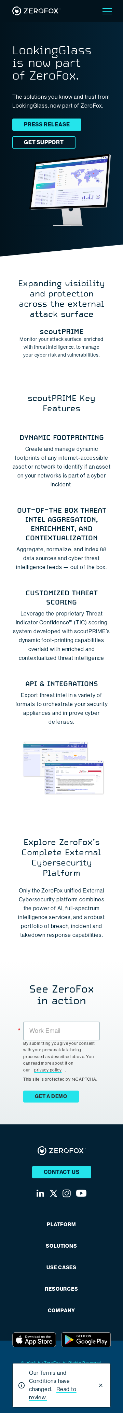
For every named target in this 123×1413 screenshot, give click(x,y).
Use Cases (61, 1267)
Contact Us (62, 1172)
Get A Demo (51, 1096)
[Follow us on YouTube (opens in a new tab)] (81, 1193)
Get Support (44, 142)
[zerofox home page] (36, 10)
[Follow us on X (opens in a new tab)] (53, 1193)
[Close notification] (101, 1385)
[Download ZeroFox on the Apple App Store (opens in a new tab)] (34, 1339)
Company (62, 1310)
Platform (61, 1224)
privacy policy (48, 1070)
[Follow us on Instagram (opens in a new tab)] (67, 1193)
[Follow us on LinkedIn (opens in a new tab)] (40, 1193)
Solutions (61, 1246)
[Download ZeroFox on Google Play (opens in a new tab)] (86, 1339)
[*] (61, 1021)
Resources (61, 1289)
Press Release (47, 124)
